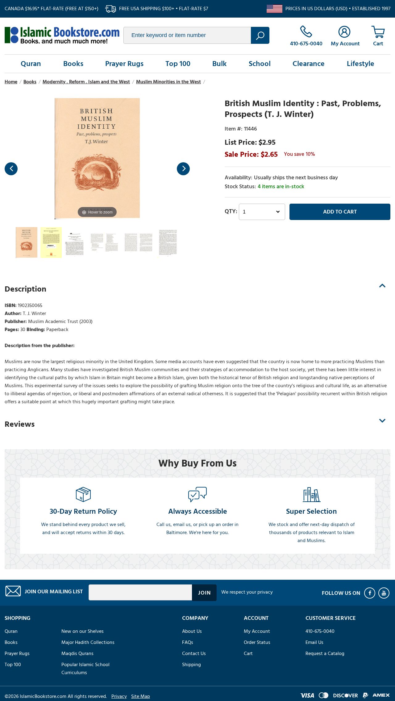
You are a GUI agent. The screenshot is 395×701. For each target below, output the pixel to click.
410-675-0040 (320, 631)
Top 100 (177, 64)
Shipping (191, 665)
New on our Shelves (82, 631)
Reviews (20, 424)
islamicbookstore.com (62, 35)
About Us (192, 631)
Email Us (314, 642)
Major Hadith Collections (87, 642)
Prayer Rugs (124, 64)
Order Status (257, 642)
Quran (31, 64)
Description (25, 289)
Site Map (140, 696)
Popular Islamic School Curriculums (85, 669)
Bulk (219, 64)
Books (73, 64)
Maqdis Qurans (77, 653)
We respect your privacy (247, 592)
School (260, 64)
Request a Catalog (325, 653)
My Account (257, 631)
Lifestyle (360, 64)
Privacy (119, 696)
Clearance (309, 64)
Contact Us (194, 653)
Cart (248, 653)
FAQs (187, 642)
